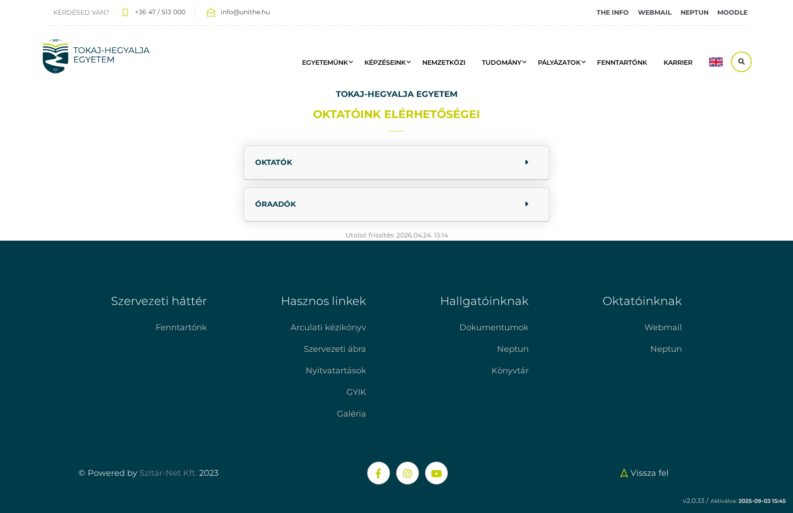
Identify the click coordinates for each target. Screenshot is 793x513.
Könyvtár (510, 371)
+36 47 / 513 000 (160, 12)
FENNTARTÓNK (622, 62)
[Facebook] (378, 473)
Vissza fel (650, 473)
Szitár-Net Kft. (168, 473)
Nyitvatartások (336, 371)
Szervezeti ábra (335, 349)
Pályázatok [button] (559, 62)
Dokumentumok (494, 327)
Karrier (678, 62)
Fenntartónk (181, 327)
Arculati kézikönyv (328, 327)
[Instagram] (407, 473)
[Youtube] (436, 473)
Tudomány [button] (501, 62)
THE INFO (613, 12)
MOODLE (732, 12)
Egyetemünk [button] (325, 62)
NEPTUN (695, 12)
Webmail (663, 327)
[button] (396, 163)
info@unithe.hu (245, 12)
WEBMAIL (654, 12)
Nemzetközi (443, 62)
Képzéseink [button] (385, 62)
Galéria (351, 414)
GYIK (356, 392)
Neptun (513, 349)
